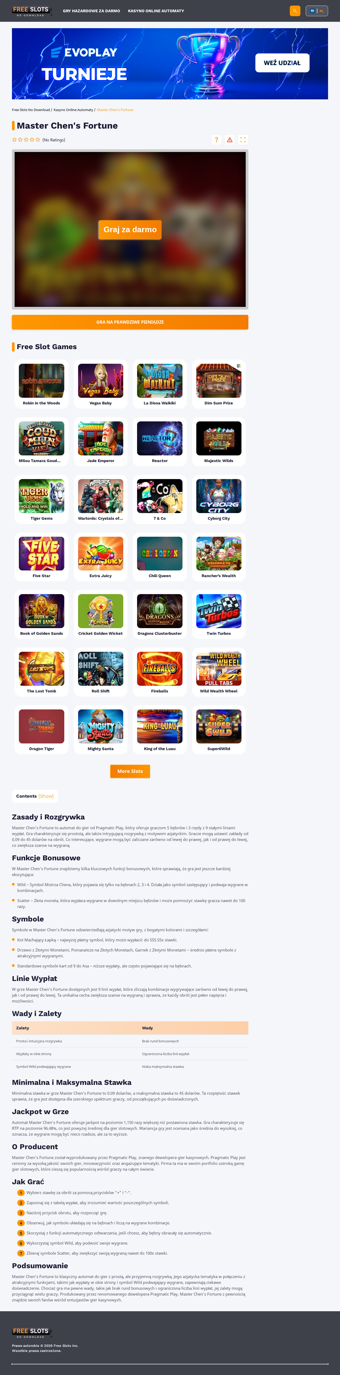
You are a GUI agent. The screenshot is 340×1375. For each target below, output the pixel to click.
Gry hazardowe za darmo (91, 11)
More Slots (130, 771)
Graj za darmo (130, 229)
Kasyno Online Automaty (156, 11)
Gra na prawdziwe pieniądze (130, 322)
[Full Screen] (243, 139)
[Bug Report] (229, 139)
